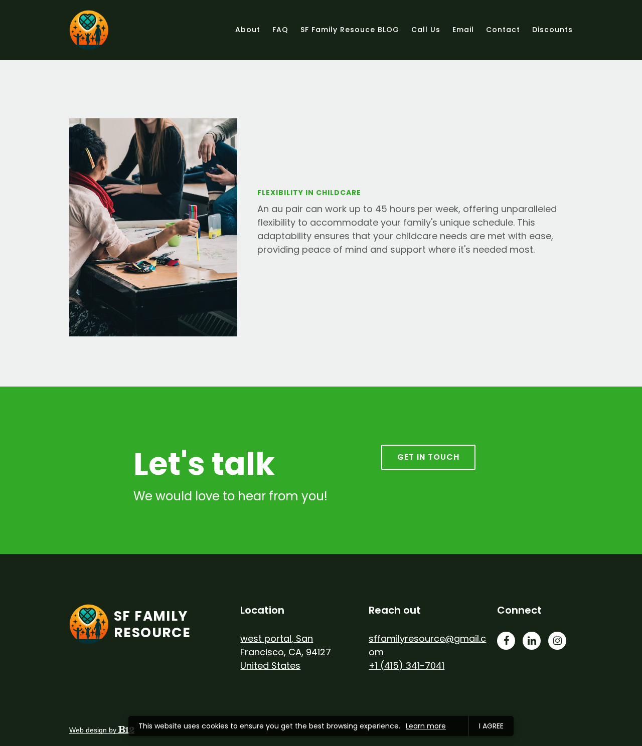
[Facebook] (506, 640)
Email (463, 30)
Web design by (93, 730)
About (247, 30)
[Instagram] (557, 640)
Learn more (426, 726)
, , (285, 652)
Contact (503, 30)
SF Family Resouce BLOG (349, 30)
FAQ (280, 30)
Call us (425, 30)
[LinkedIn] (531, 640)
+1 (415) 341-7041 (406, 665)
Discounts (552, 30)
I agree (491, 726)
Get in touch (428, 457)
